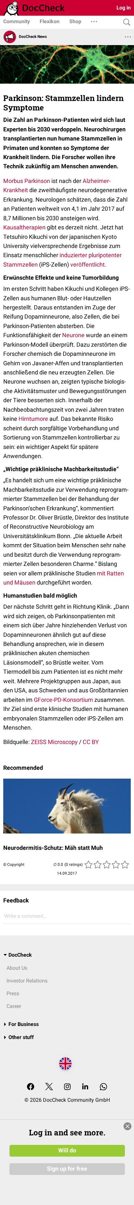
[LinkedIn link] (85, 1087)
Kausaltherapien (24, 227)
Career (14, 1006)
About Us (17, 968)
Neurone (73, 335)
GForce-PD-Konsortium (63, 699)
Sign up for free (67, 1168)
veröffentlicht (87, 264)
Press (13, 993)
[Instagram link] (67, 1087)
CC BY (91, 741)
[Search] (125, 22)
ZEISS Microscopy (54, 741)
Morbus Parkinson (26, 180)
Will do (67, 1150)
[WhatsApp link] (103, 1087)
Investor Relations (27, 981)
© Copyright (13, 864)
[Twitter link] (49, 1087)
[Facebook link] (30, 1087)
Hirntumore (33, 418)
